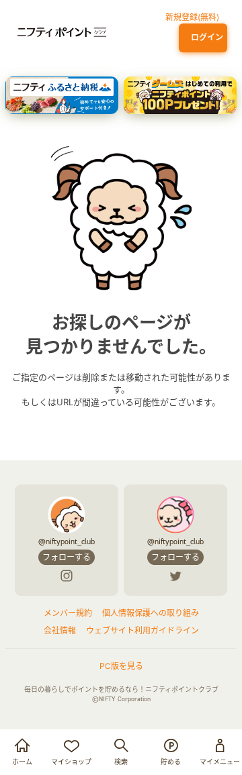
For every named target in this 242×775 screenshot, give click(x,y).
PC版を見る (121, 666)
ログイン (205, 37)
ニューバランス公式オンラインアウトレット (99, 63)
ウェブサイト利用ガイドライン (142, 630)
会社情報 (60, 630)
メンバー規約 (68, 613)
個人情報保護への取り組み (150, 613)
